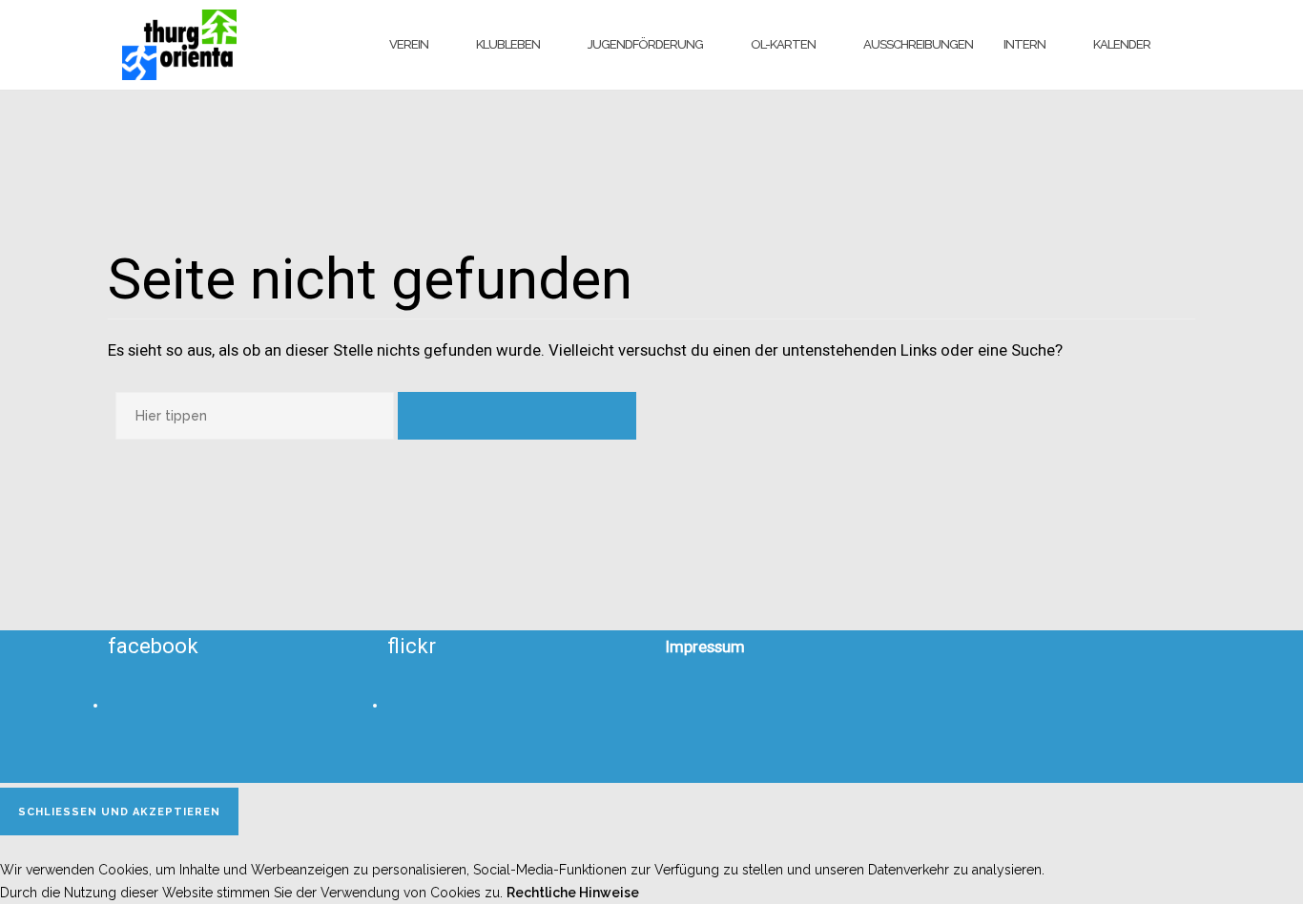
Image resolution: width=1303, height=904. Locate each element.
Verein (408, 44)
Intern (1024, 44)
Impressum (705, 646)
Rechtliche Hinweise (573, 892)
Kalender (1121, 44)
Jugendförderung (645, 44)
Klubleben (508, 44)
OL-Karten (783, 44)
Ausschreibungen (918, 44)
